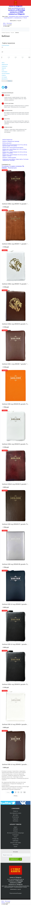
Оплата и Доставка (15, 842)
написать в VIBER (16, 12)
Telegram (18, 6)
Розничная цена (12, 168)
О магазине (15, 817)
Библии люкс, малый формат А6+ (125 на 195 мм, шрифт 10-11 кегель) (14, 150)
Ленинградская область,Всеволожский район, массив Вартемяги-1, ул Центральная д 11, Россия (16, 17)
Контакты (15, 821)
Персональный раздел (16, 893)
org (24, 8)
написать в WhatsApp (16, 10)
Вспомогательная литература (15, 833)
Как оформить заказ (15, 813)
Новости (15, 811)
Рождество (15, 838)
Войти (4, 23)
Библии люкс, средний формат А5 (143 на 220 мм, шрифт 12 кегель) (14, 155)
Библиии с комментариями (9, 157)
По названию (5, 166)
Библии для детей (6, 143)
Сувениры (15, 840)
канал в (12, 6)
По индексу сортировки (15, 166)
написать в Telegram (16, 14)
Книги (15, 837)
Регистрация (9, 23)
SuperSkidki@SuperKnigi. (17, 8)
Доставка (15, 815)
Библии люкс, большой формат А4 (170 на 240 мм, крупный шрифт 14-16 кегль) (14, 145)
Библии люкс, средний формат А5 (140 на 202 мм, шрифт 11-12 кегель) (14, 152)
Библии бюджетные (7, 139)
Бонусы (15, 831)
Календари (15, 835)
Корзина (5, 24)
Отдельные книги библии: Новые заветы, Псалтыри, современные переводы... (15, 160)
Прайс (15, 846)
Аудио (15, 827)
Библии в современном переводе (10, 141)
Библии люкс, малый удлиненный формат (12, 147)
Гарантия (15, 819)
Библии (15, 829)
